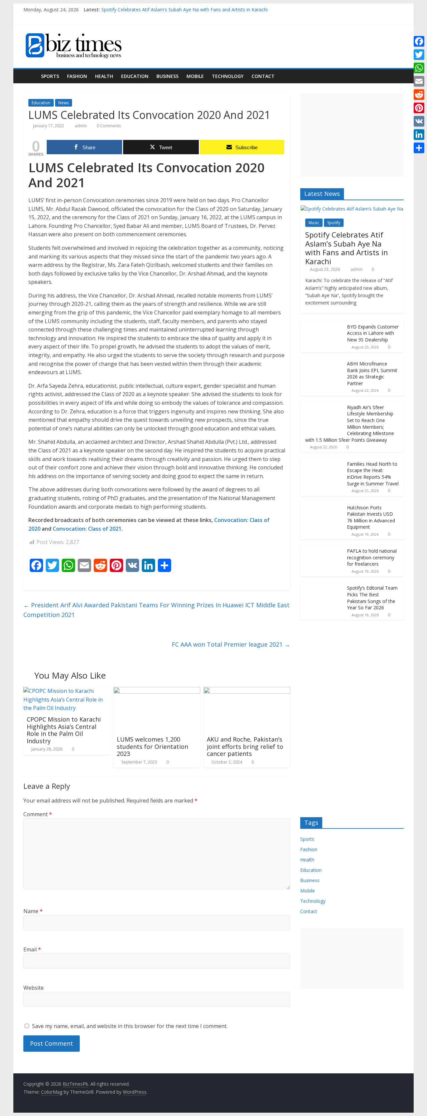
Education (134, 76)
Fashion (77, 76)
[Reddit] (419, 94)
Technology (228, 76)
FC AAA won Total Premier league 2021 (231, 644)
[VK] (419, 121)
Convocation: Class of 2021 (87, 528)
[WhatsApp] (419, 68)
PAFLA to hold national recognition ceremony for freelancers (372, 557)
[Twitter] (419, 54)
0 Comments (108, 126)
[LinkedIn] (419, 134)
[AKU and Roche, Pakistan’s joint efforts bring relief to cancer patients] (246, 691)
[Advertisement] (352, 135)
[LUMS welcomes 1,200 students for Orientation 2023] (156, 691)
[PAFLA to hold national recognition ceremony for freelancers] (322, 548)
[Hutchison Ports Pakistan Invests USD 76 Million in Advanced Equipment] (322, 504)
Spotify (333, 223)
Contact (263, 76)
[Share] (419, 148)
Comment (37, 814)
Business (167, 76)
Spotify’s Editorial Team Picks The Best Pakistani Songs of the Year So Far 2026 (372, 598)
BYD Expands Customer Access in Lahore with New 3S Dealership (373, 333)
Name (33, 911)
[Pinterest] (419, 108)
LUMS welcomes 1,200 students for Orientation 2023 (152, 746)
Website (33, 987)
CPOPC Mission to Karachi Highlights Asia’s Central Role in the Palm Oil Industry (64, 730)
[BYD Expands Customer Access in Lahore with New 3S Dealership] (322, 323)
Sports (50, 76)
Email (32, 949)
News (63, 103)
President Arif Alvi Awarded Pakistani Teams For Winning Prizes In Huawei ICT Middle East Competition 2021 (156, 610)
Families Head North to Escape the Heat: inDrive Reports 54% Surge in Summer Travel (373, 474)
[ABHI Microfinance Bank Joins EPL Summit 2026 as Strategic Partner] (322, 360)
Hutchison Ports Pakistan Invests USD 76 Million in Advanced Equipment (371, 517)
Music (314, 223)
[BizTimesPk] (30, 76)
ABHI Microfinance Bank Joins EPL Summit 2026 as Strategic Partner (372, 373)
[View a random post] (397, 76)
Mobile (195, 76)
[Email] (419, 81)
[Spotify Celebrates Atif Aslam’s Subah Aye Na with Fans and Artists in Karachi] (352, 209)
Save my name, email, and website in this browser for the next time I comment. (130, 1026)
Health (104, 76)
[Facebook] (419, 41)
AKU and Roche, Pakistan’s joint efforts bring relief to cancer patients (245, 746)
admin (81, 126)
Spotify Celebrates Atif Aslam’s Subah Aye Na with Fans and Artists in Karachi (184, 9)
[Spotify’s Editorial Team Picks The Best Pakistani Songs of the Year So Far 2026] (322, 585)
